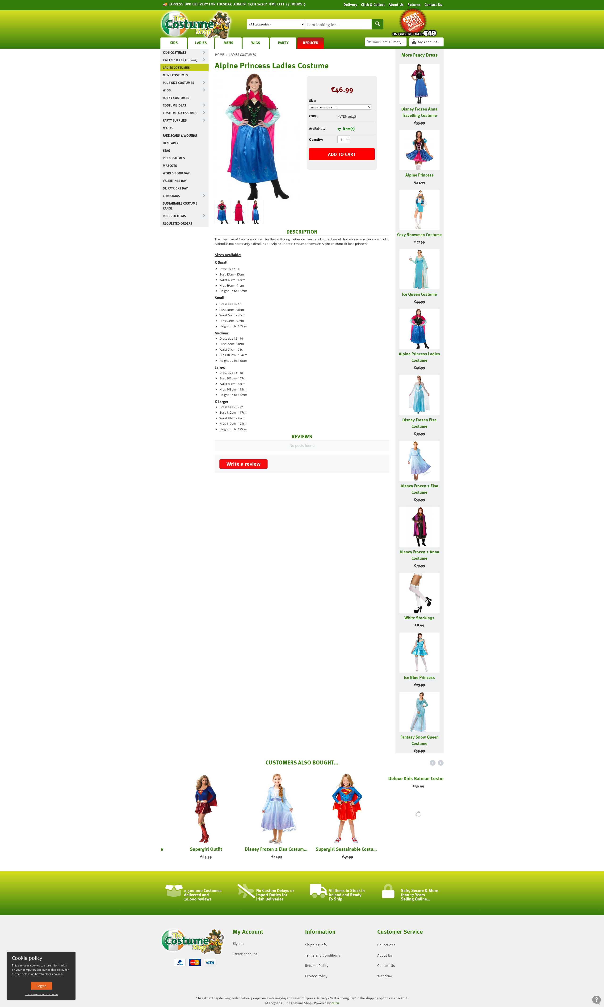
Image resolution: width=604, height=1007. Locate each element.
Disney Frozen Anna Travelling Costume (419, 112)
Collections (386, 945)
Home (219, 54)
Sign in (238, 943)
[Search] (377, 24)
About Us (384, 955)
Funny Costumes (176, 97)
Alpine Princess (419, 175)
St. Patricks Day (175, 188)
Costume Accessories (180, 112)
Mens (228, 42)
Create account (245, 954)
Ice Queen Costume (419, 294)
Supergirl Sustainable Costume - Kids (337, 848)
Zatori (335, 1003)
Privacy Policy (316, 976)
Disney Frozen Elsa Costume (419, 422)
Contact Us (386, 965)
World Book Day (176, 173)
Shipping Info (316, 945)
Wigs (255, 42)
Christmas (171, 195)
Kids (174, 42)
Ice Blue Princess (419, 677)
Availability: (317, 128)
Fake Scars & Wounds (180, 135)
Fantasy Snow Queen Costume (419, 740)
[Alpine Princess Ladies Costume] (257, 137)
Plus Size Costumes (178, 82)
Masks (168, 127)
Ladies (201, 42)
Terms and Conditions (322, 955)
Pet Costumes (174, 158)
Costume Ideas (174, 105)
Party (283, 42)
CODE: (313, 116)
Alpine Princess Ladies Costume (419, 356)
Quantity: (316, 139)
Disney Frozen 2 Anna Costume (419, 554)
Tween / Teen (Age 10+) (180, 60)
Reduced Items (174, 215)
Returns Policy (316, 965)
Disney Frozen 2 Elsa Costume (419, 488)
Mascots (170, 165)
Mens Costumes (175, 75)
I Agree (41, 986)
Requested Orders (177, 223)
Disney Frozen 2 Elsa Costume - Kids (266, 848)
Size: (312, 100)
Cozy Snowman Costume (419, 234)
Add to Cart (342, 154)
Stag (166, 150)
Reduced (310, 42)
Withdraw (384, 976)
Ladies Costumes (176, 67)
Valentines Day (175, 180)
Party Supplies (175, 120)
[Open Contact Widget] (596, 1000)
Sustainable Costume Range (180, 206)
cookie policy (55, 970)
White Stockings (419, 617)
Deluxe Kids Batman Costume (408, 848)
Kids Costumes (174, 52)
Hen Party (171, 142)
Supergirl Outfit (196, 848)
